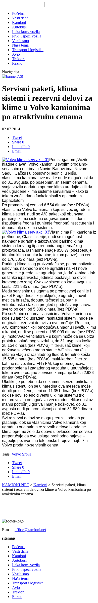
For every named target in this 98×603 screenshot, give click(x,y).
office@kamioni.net (30, 529)
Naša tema (20, 45)
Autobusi (19, 27)
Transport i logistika (27, 50)
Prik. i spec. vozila (26, 36)
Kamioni (19, 22)
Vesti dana (20, 18)
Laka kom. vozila (26, 31)
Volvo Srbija (21, 454)
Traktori (18, 59)
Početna (18, 13)
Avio (16, 54)
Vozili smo (20, 41)
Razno (17, 63)
